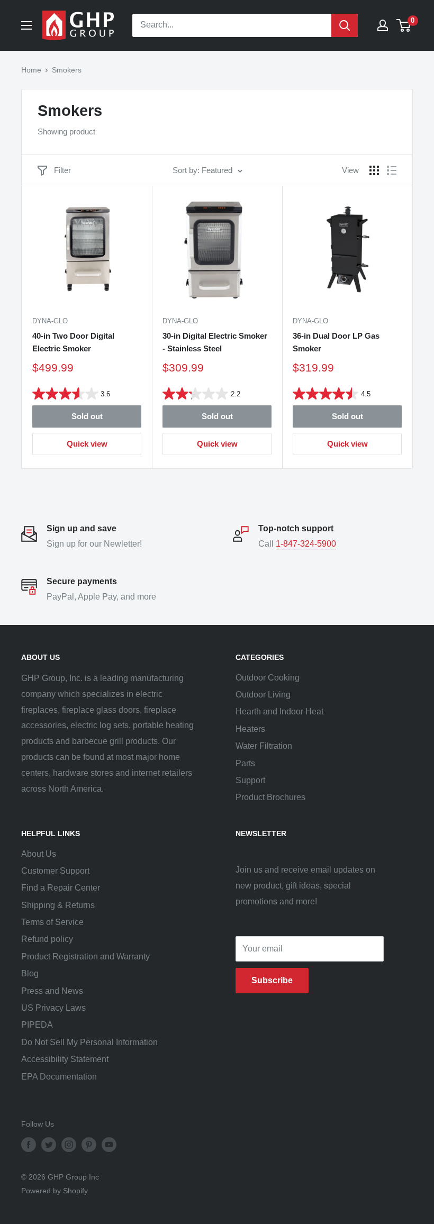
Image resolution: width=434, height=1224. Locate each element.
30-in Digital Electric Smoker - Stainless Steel (214, 341)
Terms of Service (52, 922)
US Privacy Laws (53, 1007)
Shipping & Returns (58, 905)
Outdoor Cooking (268, 677)
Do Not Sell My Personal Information (89, 1042)
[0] (404, 25)
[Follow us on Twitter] (48, 1144)
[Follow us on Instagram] (68, 1144)
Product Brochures (270, 797)
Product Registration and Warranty (85, 956)
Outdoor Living (263, 694)
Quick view (87, 443)
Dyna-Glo (50, 321)
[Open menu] (26, 25)
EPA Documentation (59, 1076)
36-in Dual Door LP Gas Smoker (336, 341)
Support (250, 780)
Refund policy (47, 939)
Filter (62, 170)
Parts (245, 763)
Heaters (250, 728)
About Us (38, 853)
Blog (30, 973)
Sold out (87, 416)
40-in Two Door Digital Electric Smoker (73, 341)
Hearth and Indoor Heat (279, 711)
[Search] (344, 25)
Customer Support (55, 870)
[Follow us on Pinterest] (89, 1144)
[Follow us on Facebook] (28, 1144)
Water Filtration (264, 745)
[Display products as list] (391, 170)
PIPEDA (37, 1024)
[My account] (382, 25)
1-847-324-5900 (306, 543)
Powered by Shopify (54, 1190)
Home (31, 70)
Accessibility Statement (64, 1059)
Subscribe (272, 980)
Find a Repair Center (60, 887)
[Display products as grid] (374, 170)
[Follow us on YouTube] (109, 1144)
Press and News (52, 990)
